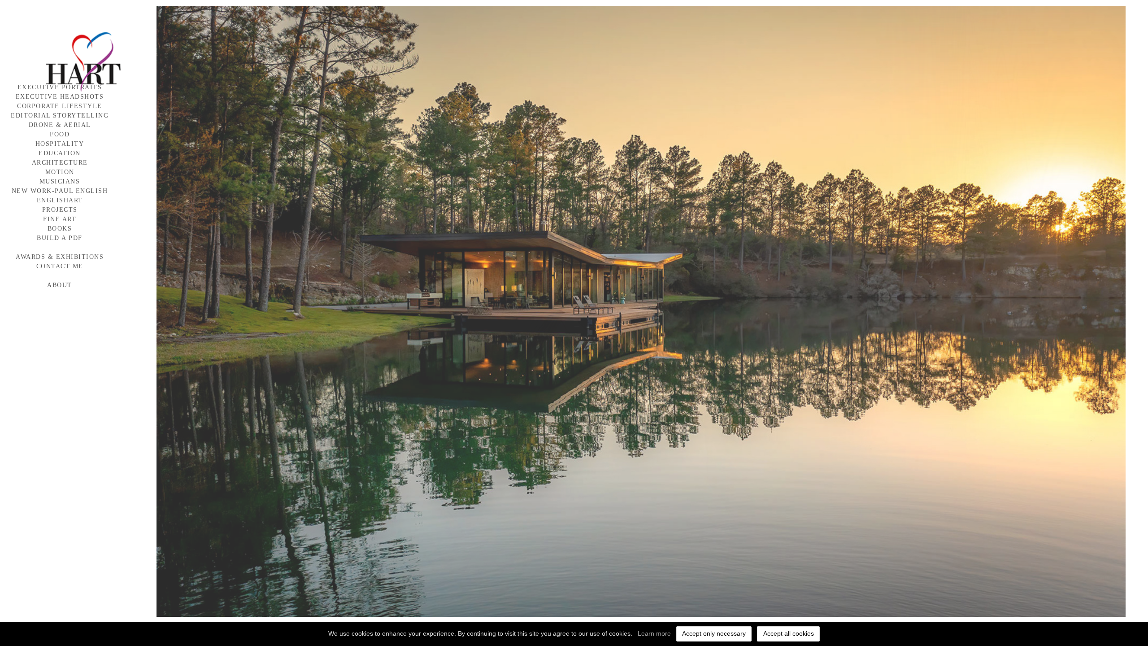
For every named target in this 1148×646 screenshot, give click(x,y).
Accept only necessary (714, 633)
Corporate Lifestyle (59, 106)
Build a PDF (60, 238)
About (59, 285)
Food (60, 134)
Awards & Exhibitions (60, 256)
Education (60, 153)
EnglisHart (60, 200)
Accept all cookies (788, 633)
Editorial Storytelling (60, 115)
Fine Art (59, 219)
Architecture (60, 162)
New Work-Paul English (60, 191)
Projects (60, 209)
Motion (59, 172)
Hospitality (59, 143)
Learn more (654, 633)
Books (60, 228)
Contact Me (59, 266)
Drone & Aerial (60, 125)
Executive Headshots (60, 96)
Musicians (59, 181)
